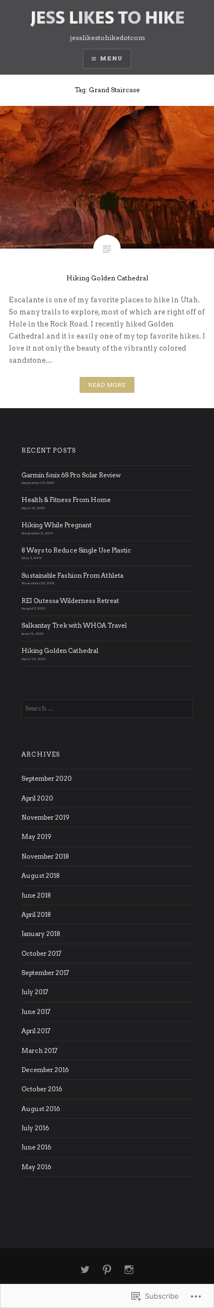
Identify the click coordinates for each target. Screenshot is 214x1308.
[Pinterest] (107, 1270)
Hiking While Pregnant (56, 525)
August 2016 (40, 1109)
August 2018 (40, 875)
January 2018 (40, 934)
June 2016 (36, 1147)
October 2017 (41, 953)
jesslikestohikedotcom (107, 37)
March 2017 (39, 1051)
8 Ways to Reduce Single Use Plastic (76, 550)
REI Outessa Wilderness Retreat (70, 601)
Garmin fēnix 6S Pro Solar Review (71, 475)
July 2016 (35, 1128)
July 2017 (34, 992)
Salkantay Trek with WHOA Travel (74, 625)
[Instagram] (128, 1270)
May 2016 (36, 1167)
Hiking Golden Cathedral (59, 651)
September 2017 (45, 973)
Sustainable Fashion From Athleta (72, 575)
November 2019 (45, 817)
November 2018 (45, 856)
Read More (107, 385)
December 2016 (45, 1070)
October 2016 (41, 1089)
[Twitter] (85, 1270)
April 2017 (35, 1031)
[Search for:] (107, 708)
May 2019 (36, 837)
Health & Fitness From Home (66, 500)
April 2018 (36, 914)
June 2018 (36, 895)
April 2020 (37, 798)
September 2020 (46, 778)
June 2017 (35, 1012)
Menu (111, 58)
